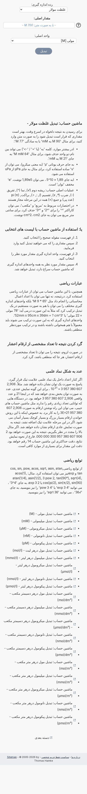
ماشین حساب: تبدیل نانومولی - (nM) (47, 536)
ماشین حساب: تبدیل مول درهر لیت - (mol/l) (42, 550)
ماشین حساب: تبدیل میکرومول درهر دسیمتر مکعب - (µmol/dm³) (38, 624)
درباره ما (75, 757)
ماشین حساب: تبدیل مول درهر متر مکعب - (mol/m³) (43, 665)
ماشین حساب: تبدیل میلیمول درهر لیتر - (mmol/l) (38, 558)
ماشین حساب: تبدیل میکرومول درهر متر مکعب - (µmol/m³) (39, 692)
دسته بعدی (42, 738)
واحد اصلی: (42, 36)
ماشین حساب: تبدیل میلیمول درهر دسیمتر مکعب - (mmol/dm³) (38, 610)
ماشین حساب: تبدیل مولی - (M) (50, 514)
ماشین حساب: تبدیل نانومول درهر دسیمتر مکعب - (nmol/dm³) (38, 638)
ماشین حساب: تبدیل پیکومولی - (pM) (47, 543)
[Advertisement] (43, 86)
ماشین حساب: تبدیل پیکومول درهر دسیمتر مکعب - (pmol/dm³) (38, 651)
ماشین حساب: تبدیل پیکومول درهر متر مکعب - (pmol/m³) (40, 720)
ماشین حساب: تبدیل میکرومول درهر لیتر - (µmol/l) (44, 568)
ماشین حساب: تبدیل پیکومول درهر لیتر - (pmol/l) (39, 586)
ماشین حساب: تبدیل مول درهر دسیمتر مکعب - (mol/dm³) (41, 597)
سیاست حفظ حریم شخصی (55, 757)
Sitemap (12, 757)
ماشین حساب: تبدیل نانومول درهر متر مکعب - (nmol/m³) (41, 706)
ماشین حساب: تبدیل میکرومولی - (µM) (45, 528)
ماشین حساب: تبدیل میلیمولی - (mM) (46, 521)
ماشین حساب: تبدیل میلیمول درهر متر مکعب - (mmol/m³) (41, 679)
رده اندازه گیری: (42, 4)
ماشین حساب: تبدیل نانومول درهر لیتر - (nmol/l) (39, 579)
